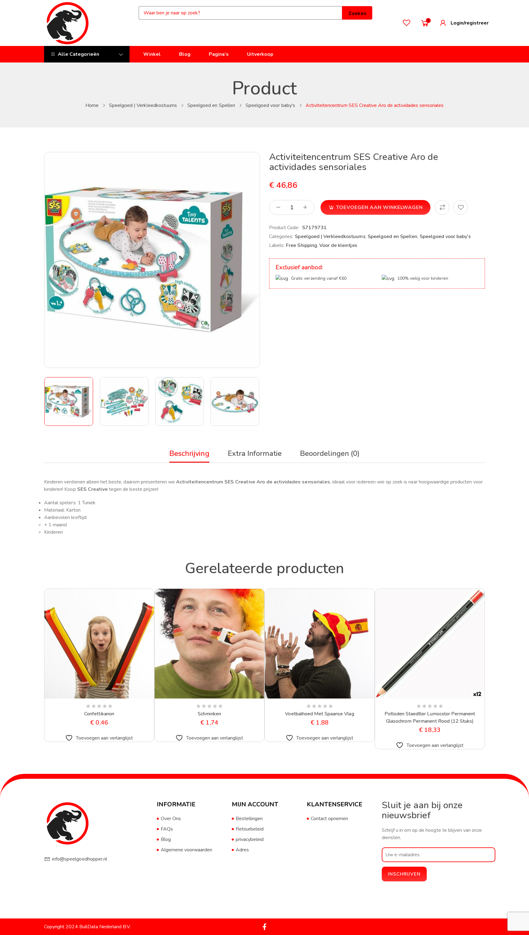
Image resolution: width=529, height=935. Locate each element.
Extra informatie (255, 453)
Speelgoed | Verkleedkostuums (143, 105)
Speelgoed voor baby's (270, 105)
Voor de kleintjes (338, 245)
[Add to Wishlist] (460, 207)
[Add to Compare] (442, 207)
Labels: (276, 245)
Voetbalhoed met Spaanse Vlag (319, 713)
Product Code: (284, 227)
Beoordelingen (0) (330, 453)
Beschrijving (189, 453)
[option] (69, 401)
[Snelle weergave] (84, 697)
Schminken (209, 713)
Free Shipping (301, 245)
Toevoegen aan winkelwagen (379, 207)
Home (92, 105)
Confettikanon (99, 713)
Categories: (281, 236)
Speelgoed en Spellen (211, 105)
